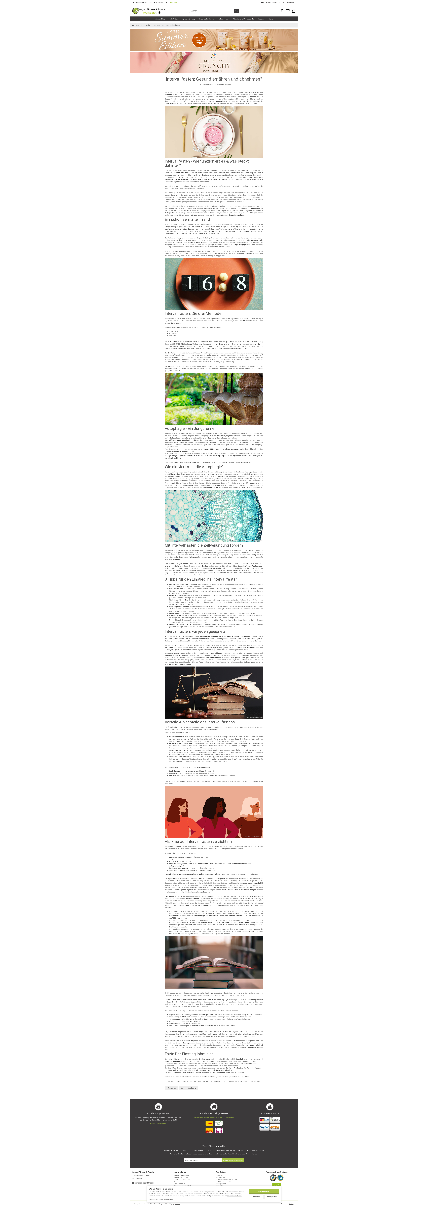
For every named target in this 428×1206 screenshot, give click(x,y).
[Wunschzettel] (288, 11)
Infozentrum (223, 19)
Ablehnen (256, 1197)
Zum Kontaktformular (158, 1123)
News (271, 19)
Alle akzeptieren (264, 1191)
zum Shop (161, 19)
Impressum (153, 1199)
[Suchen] (236, 11)
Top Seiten (221, 1172)
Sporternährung (188, 19)
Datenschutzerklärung (235, 1196)
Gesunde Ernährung (206, 19)
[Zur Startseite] (159, 10)
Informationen (180, 1172)
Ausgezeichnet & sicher (277, 1172)
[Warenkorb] (293, 11)
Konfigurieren (272, 1197)
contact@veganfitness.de (144, 1183)
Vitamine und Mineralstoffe (243, 19)
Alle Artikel (174, 19)
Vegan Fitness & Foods (143, 1172)
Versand (177, 1204)
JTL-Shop (291, 1204)
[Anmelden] (282, 11)
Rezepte (261, 19)
